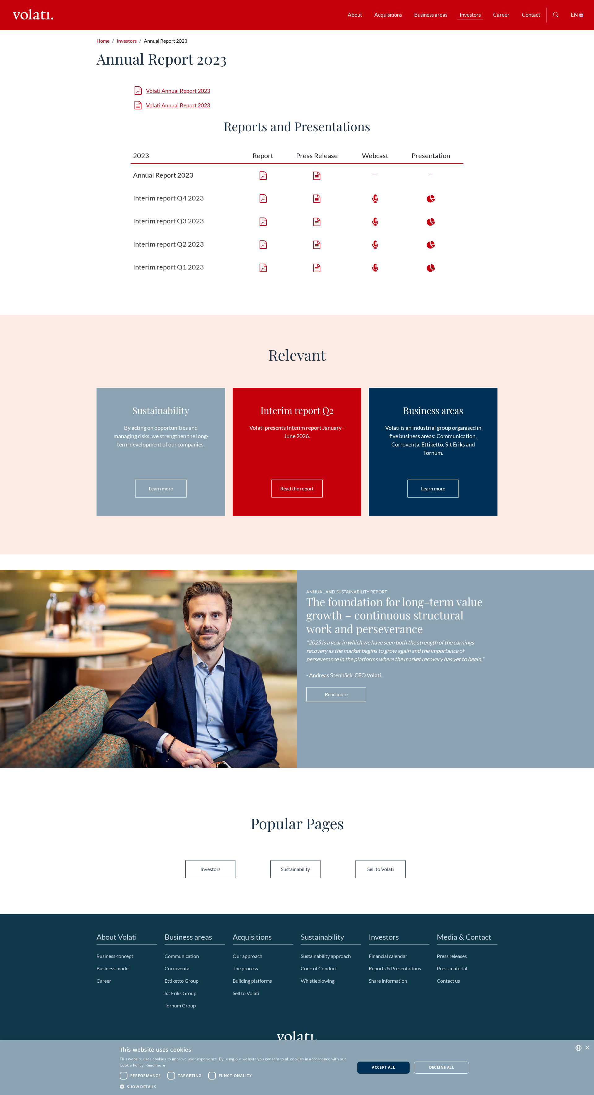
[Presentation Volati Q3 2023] (431, 221)
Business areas (430, 14)
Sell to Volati (380, 869)
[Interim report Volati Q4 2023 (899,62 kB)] (263, 198)
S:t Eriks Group (180, 993)
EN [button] (575, 14)
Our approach (248, 956)
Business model (113, 968)
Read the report (297, 488)
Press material (452, 968)
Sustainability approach (326, 956)
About (355, 14)
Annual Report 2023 (163, 175)
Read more (336, 694)
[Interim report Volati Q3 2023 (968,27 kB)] (263, 221)
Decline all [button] (441, 1067)
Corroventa (177, 968)
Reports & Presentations (395, 968)
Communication (182, 956)
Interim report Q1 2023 (168, 267)
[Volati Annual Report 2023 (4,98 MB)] (263, 175)
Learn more (161, 488)
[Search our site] (556, 15)
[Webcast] (375, 198)
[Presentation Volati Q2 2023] (431, 244)
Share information (388, 981)
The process (245, 968)
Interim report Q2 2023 (168, 244)
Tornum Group (180, 1005)
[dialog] (297, 1067)
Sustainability (295, 869)
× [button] (587, 1047)
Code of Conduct (319, 968)
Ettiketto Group (182, 981)
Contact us (448, 981)
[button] (234, 1086)
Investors (470, 14)
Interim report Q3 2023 (168, 221)
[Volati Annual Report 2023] (316, 175)
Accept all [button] (383, 1067)
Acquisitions (388, 14)
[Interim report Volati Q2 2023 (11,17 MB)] (263, 244)
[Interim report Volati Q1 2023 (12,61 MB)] (263, 267)
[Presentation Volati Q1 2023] (431, 267)
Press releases (452, 956)
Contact (531, 14)
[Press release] (316, 198)
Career (501, 14)
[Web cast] (375, 221)
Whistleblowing (317, 981)
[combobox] (578, 1048)
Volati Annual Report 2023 (178, 90)
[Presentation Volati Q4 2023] (431, 198)
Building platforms (252, 981)
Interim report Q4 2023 (168, 198)
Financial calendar (388, 956)
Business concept (115, 956)
